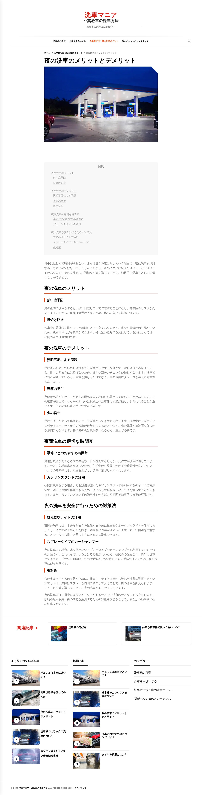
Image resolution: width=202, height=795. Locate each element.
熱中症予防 (59, 177)
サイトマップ (80, 788)
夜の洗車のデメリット (64, 191)
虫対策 (57, 247)
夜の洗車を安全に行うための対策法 (71, 232)
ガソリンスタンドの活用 (67, 224)
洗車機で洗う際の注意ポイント (104, 41)
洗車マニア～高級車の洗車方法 (33, 788)
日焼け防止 (59, 182)
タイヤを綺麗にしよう (114, 754)
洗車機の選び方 (77, 627)
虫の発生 (58, 206)
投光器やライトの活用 (65, 237)
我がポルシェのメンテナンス (135, 41)
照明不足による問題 (64, 195)
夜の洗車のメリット (62, 173)
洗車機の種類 (59, 41)
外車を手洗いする (77, 41)
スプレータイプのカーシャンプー (72, 242)
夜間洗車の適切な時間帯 (65, 214)
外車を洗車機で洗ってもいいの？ (161, 627)
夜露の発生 (59, 200)
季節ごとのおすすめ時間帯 (68, 218)
